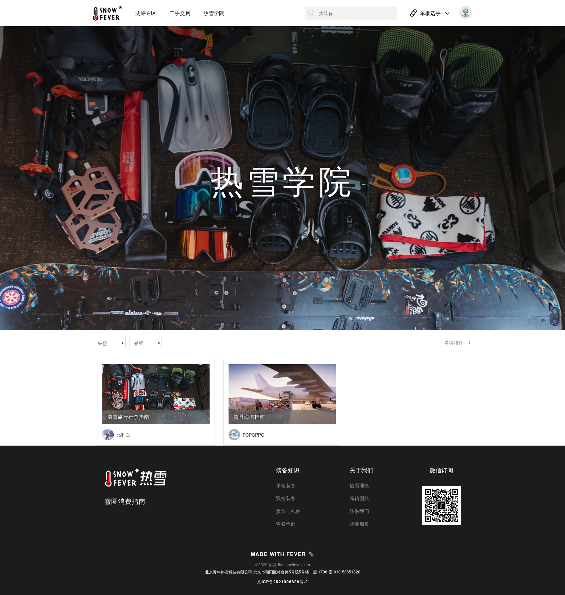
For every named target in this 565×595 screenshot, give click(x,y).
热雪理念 (359, 485)
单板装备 (286, 485)
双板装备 (286, 498)
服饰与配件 (288, 510)
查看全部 (286, 523)
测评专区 (145, 13)
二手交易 (179, 13)
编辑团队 (359, 498)
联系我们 (359, 510)
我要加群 (359, 523)
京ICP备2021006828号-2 (282, 582)
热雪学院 (213, 13)
